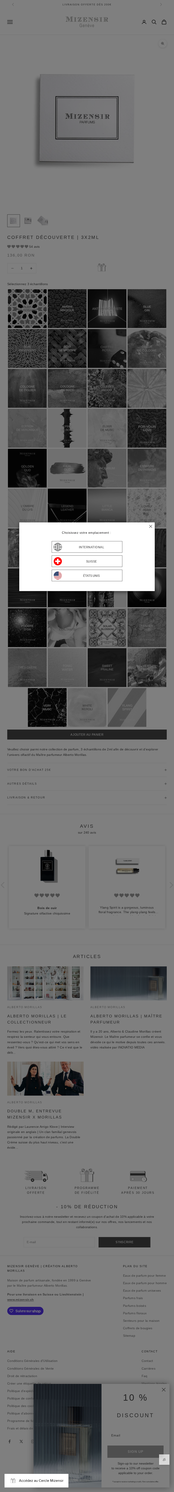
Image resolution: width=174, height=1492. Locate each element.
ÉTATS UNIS (91, 575)
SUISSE (91, 561)
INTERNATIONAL (91, 547)
